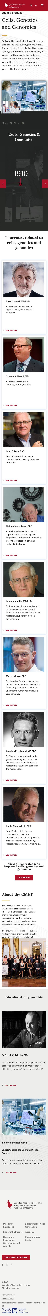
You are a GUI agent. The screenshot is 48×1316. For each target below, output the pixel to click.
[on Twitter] (20, 123)
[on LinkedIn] (16, 123)
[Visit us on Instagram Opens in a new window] (7, 1264)
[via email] (24, 123)
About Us (29, 1232)
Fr (36, 5)
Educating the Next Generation (35, 1225)
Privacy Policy (8, 1295)
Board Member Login (32, 1238)
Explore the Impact (13, 1232)
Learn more (11, 330)
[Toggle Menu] (42, 5)
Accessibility (8, 1298)
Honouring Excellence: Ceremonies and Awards (11, 1241)
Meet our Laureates (8, 1225)
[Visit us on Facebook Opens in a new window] (3, 1264)
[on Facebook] (12, 123)
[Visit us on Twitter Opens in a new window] (12, 1264)
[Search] (30, 5)
